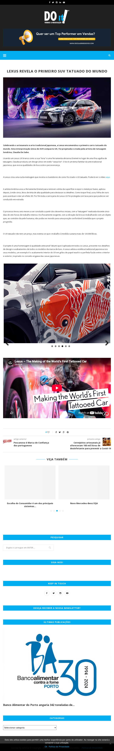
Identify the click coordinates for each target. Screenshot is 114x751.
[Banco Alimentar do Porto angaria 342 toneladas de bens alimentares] (57, 664)
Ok (46, 746)
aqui (108, 177)
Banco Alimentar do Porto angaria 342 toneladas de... (39, 703)
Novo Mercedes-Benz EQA (84, 502)
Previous (8, 343)
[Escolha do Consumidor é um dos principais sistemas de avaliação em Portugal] (30, 481)
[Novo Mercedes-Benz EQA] (83, 481)
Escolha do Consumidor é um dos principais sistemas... (30, 503)
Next (106, 343)
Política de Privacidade (59, 746)
